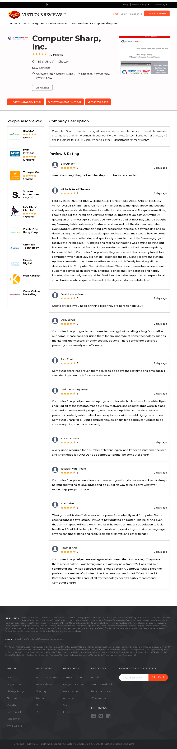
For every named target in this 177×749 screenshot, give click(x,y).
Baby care (93, 628)
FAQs (38, 711)
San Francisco (52, 655)
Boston (49, 647)
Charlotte (143, 647)
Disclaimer (13, 718)
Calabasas (107, 647)
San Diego (39, 655)
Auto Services (143, 620)
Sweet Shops (112, 628)
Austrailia (44, 639)
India (32, 639)
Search (67, 705)
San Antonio (97, 655)
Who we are (14, 725)
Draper (34, 649)
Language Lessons (29, 625)
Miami (41, 652)
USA (26, 639)
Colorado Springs (129, 647)
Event (65, 623)
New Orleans (111, 652)
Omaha (130, 652)
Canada (60, 639)
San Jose (64, 655)
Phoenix (139, 652)
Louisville (9, 652)
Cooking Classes (137, 623)
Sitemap (40, 698)
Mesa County (31, 652)
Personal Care (98, 617)
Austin (27, 647)
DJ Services (151, 623)
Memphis (19, 652)
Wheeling (115, 655)
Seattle (30, 655)
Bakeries (47, 631)
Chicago (116, 647)
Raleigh (8, 655)
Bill (42, 620)
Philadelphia (160, 652)
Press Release (43, 684)
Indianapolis (102, 649)
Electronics (83, 620)
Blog (125, 4)
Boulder (74, 647)
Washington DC (129, 655)
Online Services (113, 617)
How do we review (46, 677)
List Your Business (157, 13)
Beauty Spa (82, 628)
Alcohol (73, 620)
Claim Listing (42, 87)
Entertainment (97, 620)
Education (35, 617)
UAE (53, 639)
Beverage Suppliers (128, 628)
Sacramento (84, 655)
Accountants (35, 631)
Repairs (23, 623)
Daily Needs (161, 620)
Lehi (142, 649)
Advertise (68, 698)
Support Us (14, 684)
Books (102, 628)
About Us (13, 677)
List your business (74, 684)
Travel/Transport (60, 620)
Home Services (11, 623)
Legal (135, 617)
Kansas (125, 649)
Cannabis (71, 617)
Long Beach (163, 649)
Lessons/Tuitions (47, 625)
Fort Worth (69, 649)
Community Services (65, 628)
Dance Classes (159, 625)
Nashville (74, 652)
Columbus (153, 647)
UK (37, 639)
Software (25, 617)
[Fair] (36, 54)
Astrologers (124, 623)
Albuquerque (38, 647)
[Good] (39, 54)
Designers (34, 620)
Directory (40, 691)
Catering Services (46, 628)
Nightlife (131, 620)
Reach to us (98, 677)
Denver (26, 649)
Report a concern (102, 691)
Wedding (162, 623)
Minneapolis (62, 652)
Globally (18, 639)
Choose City (160, 4)
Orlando (122, 652)
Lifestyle (109, 620)
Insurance (81, 625)
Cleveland (164, 647)
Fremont (51, 649)
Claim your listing (73, 677)
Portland (149, 652)
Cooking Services (20, 631)
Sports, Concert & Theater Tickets (102, 623)
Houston (80, 649)
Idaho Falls (90, 649)
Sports (91, 625)
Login (66, 711)
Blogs (38, 705)
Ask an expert (71, 691)
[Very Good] (42, 54)
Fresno (60, 649)
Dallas (19, 649)
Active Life (56, 623)
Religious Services (13, 628)
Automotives (120, 620)
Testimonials (14, 711)
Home (115, 14)
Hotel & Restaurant (148, 617)
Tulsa (106, 655)
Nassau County (87, 652)
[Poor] (33, 54)
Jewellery (76, 631)
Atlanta (19, 647)
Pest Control (33, 623)
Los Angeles (151, 649)
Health (48, 620)
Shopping (45, 623)
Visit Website (99, 102)
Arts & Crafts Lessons (104, 625)
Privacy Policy (15, 691)
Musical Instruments (66, 625)
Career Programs (12, 625)
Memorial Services (77, 623)
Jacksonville (114, 649)
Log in (124, 14)
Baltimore (96, 647)
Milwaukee (50, 652)
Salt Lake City (19, 655)
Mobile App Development (53, 617)
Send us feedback (102, 684)
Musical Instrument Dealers (151, 628)
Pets (153, 620)
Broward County (61, 647)
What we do (98, 698)
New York (99, 652)
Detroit (42, 649)
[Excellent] (46, 54)
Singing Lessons (144, 625)
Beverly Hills (85, 647)
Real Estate (127, 617)
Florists (8, 631)
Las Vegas (134, 649)
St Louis (73, 655)
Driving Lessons (30, 628)
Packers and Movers (61, 631)
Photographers (83, 617)
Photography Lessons (125, 625)
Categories (136, 14)
